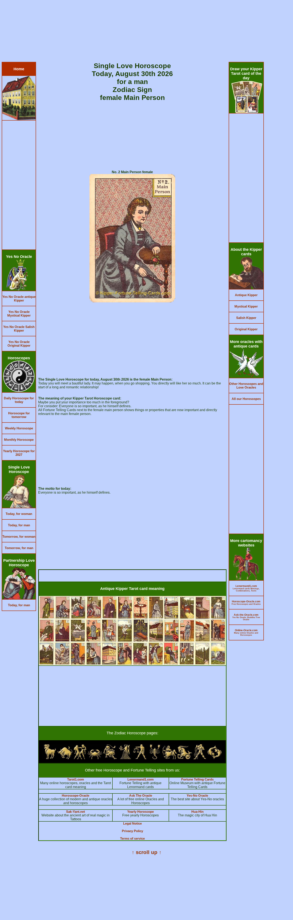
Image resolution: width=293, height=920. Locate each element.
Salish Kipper (246, 318)
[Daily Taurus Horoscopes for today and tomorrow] (64, 758)
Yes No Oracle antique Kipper (19, 298)
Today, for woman (19, 514)
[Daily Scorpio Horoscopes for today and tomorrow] (154, 758)
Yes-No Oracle (197, 795)
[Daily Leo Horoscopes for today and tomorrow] (109, 758)
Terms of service (132, 838)
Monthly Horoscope (19, 439)
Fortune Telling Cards (197, 779)
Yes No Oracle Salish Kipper (19, 328)
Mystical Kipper (246, 306)
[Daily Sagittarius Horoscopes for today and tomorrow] (169, 758)
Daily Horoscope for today (19, 400)
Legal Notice (132, 823)
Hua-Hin (197, 811)
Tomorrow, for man (19, 548)
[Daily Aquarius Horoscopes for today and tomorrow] (199, 758)
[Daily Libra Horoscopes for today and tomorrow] (139, 758)
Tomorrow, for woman (18, 536)
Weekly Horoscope (19, 428)
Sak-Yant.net (75, 811)
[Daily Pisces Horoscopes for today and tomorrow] (214, 758)
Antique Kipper (246, 295)
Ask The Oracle (140, 795)
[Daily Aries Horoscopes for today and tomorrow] (49, 758)
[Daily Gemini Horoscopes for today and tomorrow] (80, 758)
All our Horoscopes (246, 399)
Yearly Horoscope (140, 811)
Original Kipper (246, 329)
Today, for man (19, 525)
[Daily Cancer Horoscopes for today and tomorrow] (95, 758)
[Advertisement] (130, 32)
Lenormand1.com (140, 779)
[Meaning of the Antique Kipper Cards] (132, 664)
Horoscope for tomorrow (19, 415)
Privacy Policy (132, 831)
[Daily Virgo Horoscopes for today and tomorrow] (124, 758)
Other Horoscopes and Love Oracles (246, 385)
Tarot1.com (75, 779)
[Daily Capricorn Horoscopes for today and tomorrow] (184, 758)
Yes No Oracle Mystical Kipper (19, 313)
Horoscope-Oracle (75, 795)
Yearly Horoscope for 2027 (19, 452)
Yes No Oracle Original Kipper (19, 343)
